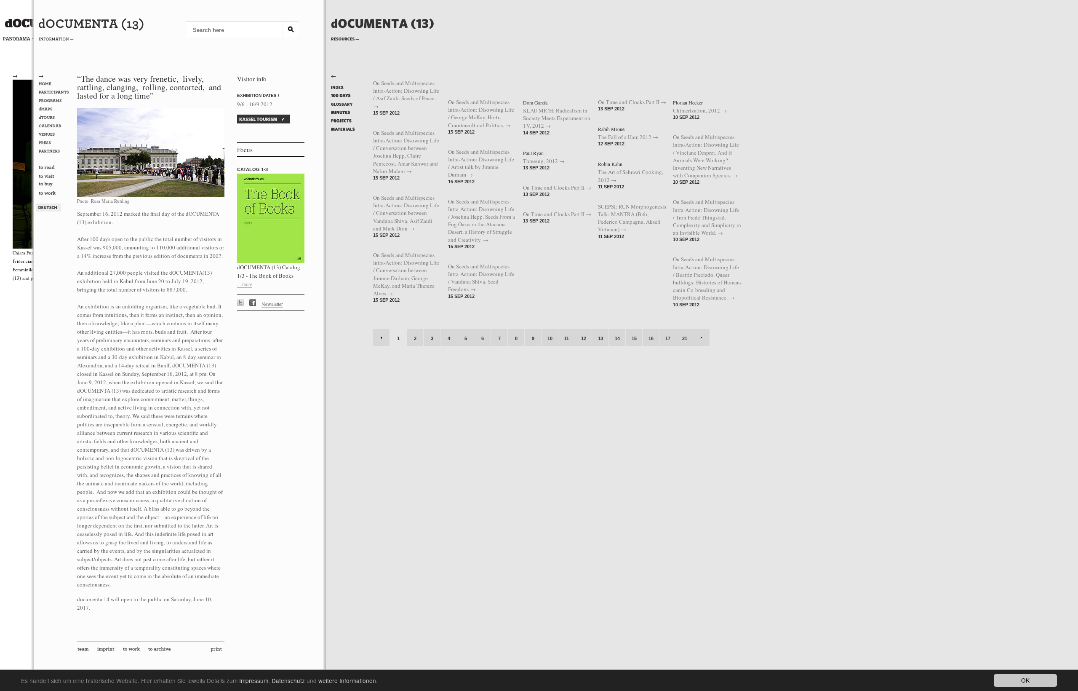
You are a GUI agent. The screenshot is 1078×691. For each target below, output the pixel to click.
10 (549, 338)
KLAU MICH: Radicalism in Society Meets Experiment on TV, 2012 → (556, 118)
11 (566, 338)
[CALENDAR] (55, 126)
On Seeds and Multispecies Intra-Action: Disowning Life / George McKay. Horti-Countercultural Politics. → (481, 113)
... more (244, 284)
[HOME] (55, 83)
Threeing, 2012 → (544, 161)
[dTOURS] (55, 117)
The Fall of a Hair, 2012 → (628, 137)
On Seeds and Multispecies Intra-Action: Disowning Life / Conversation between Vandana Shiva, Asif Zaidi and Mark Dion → (406, 213)
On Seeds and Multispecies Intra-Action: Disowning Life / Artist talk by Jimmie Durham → (481, 163)
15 (634, 338)
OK (1025, 680)
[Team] (85, 651)
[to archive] (161, 651)
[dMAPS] (55, 109)
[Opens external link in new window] (242, 303)
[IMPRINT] (107, 651)
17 (667, 338)
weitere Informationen (347, 680)
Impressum (253, 680)
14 (617, 338)
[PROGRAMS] (55, 100)
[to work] (55, 193)
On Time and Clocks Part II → (557, 187)
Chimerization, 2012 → (700, 110)
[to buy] (55, 185)
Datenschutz (288, 680)
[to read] (55, 168)
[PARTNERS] (55, 151)
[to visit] (55, 176)
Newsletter (272, 303)
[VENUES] (55, 134)
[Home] (382, 36)
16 (651, 338)
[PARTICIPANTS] (55, 92)
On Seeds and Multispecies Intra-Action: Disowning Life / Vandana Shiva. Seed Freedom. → (481, 277)
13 (600, 338)
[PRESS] (55, 142)
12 (583, 338)
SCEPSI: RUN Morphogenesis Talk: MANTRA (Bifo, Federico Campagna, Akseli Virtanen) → (632, 218)
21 (684, 338)
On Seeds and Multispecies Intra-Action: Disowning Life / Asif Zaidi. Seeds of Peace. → (406, 94)
